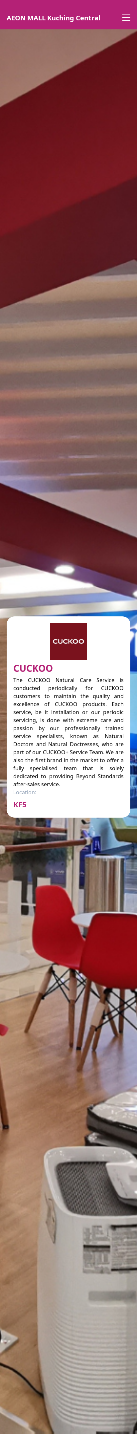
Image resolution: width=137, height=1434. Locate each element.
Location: (24, 792)
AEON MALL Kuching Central (53, 17)
